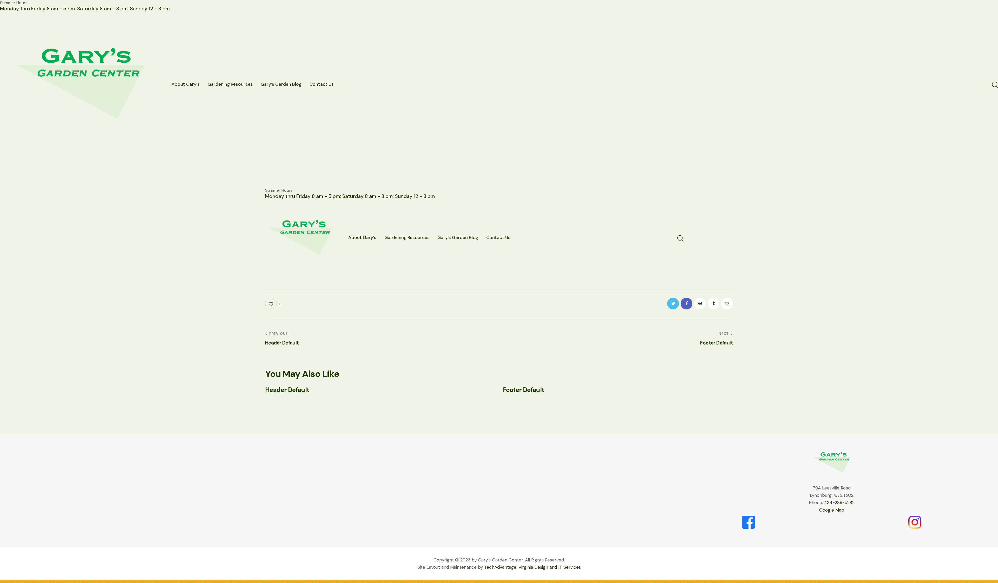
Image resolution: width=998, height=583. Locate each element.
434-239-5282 (839, 502)
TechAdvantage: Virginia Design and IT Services (532, 567)
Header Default (287, 390)
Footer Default (523, 390)
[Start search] (995, 85)
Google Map (831, 510)
